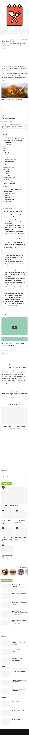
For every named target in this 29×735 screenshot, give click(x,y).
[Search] (27, 32)
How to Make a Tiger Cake (9, 505)
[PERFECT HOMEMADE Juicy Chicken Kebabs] (5, 661)
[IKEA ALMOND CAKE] (21, 532)
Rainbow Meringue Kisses (18, 710)
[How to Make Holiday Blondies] (5, 605)
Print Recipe (4, 48)
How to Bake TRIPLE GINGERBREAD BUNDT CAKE (19, 612)
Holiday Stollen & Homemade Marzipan (19, 594)
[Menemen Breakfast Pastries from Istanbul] (5, 682)
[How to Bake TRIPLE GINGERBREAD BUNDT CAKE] (5, 614)
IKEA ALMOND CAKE (20, 537)
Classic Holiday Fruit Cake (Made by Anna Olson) (6, 539)
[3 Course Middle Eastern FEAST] (5, 652)
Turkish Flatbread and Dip (18, 671)
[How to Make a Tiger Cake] (14, 495)
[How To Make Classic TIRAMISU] (5, 587)
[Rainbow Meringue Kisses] (5, 713)
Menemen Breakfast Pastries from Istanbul (19, 681)
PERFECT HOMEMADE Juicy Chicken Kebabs (19, 659)
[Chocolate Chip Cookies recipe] (5, 704)
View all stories (24, 567)
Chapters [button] (5, 314)
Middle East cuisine (16, 350)
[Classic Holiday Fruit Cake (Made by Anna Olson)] (7, 532)
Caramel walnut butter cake (7, 556)
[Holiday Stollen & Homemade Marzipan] (5, 596)
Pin (2, 115)
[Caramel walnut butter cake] (7, 549)
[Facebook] (22, 32)
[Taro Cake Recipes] (21, 515)
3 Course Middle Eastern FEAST (18, 650)
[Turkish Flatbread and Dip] (5, 674)
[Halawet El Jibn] (5, 722)
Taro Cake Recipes (20, 520)
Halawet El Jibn (16, 719)
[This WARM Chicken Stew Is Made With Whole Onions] (5, 643)
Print (4, 115)
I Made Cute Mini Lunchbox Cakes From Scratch (7, 522)
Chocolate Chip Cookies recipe (18, 702)
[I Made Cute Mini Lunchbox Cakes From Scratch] (7, 515)
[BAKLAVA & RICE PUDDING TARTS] (14, 415)
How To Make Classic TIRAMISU (17, 585)
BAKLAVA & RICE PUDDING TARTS (14, 426)
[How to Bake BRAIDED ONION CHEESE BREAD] (5, 691)
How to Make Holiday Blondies (19, 602)
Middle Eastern (5, 353)
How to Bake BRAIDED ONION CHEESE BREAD (19, 690)
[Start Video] (14, 327)
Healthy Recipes (6, 350)
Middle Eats (9, 45)
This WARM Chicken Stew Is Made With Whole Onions (19, 641)
